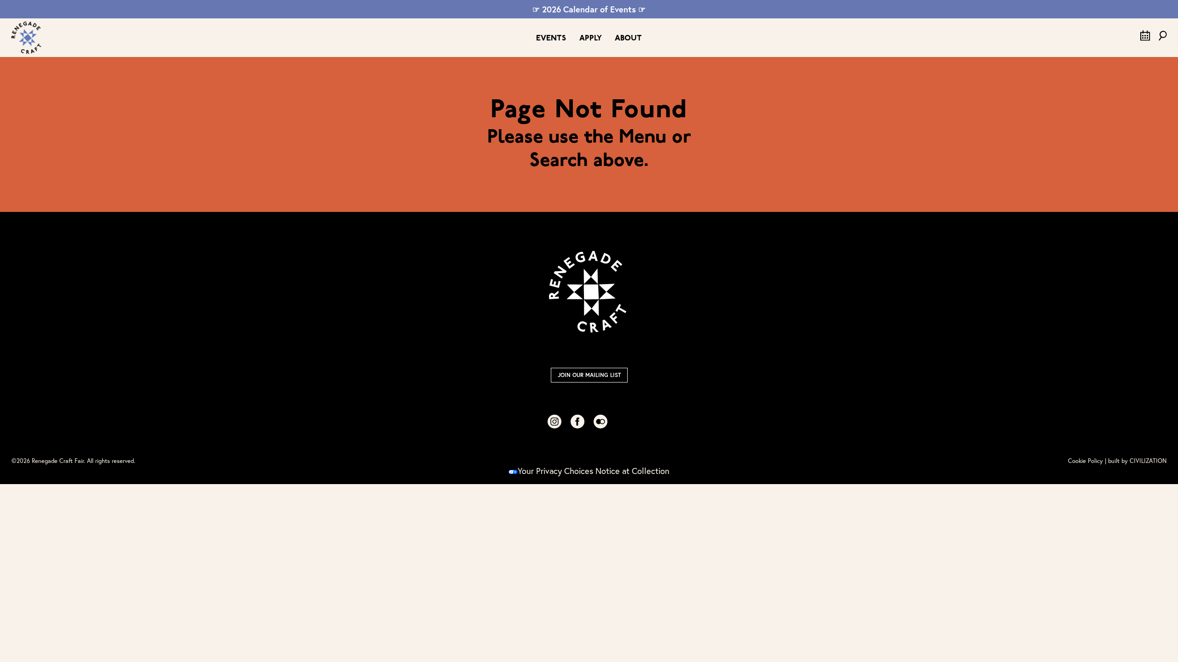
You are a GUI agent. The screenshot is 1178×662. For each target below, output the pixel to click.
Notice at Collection (632, 470)
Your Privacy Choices (555, 470)
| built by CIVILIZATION (1135, 461)
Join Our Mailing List (589, 374)
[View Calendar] (1145, 37)
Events (551, 38)
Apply (590, 38)
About (628, 38)
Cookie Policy (1085, 461)
